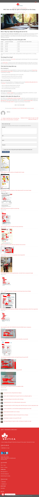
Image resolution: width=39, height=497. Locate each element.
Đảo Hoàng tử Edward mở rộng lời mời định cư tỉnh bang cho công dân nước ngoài (17, 421)
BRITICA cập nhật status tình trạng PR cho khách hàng (10, 208)
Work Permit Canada (26, 495)
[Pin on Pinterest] (22, 105)
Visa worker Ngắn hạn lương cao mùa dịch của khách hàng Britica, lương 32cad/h (14, 339)
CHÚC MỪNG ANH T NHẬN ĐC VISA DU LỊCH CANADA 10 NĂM (12, 386)
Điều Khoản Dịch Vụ (4, 471)
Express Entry (5, 62)
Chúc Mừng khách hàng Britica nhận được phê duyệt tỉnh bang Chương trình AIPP (14, 357)
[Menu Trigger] (35, 2)
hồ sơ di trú (13, 59)
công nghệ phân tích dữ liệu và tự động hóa (14, 98)
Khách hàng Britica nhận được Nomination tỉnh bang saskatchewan (12, 226)
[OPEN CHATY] (2, 494)
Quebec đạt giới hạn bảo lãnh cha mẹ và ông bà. (12, 411)
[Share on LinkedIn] (23, 105)
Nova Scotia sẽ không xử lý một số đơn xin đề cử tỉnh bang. (14, 399)
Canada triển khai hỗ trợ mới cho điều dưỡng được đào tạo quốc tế (15, 402)
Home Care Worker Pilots (28, 100)
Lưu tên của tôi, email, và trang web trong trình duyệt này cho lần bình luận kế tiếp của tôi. (18, 149)
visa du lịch (3, 83)
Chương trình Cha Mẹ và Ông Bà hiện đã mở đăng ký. (13, 392)
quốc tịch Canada (10, 92)
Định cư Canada (20, 495)
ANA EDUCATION (4, 459)
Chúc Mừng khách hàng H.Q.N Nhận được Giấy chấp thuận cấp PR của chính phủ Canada (16, 190)
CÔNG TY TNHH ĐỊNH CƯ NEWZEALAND (8, 458)
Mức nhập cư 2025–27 (10, 101)
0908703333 (4, 481)
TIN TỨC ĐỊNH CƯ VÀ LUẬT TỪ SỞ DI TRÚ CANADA (19, 108)
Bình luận (4, 127)
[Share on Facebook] (17, 105)
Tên (3, 135)
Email (3, 140)
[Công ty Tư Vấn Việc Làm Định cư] (19, 4)
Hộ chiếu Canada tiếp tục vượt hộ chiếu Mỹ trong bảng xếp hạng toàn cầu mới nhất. (17, 408)
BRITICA (24, 12)
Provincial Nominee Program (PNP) (7, 71)
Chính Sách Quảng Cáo (5, 473)
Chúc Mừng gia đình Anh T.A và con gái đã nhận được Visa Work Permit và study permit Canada (17, 273)
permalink (32, 108)
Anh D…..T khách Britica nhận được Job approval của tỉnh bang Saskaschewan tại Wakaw (16, 291)
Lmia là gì (30, 495)
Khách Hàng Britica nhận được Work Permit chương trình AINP (11, 369)
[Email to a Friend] (20, 105)
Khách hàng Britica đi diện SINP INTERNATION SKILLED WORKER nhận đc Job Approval (16, 327)
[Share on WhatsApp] (15, 105)
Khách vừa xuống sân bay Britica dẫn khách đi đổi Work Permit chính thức (13, 244)
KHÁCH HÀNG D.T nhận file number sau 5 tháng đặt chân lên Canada (12, 172)
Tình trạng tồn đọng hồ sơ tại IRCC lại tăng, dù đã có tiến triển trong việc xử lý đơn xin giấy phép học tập (21, 405)
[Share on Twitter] (18, 105)
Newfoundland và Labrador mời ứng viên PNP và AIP (12, 418)
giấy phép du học (3, 100)
